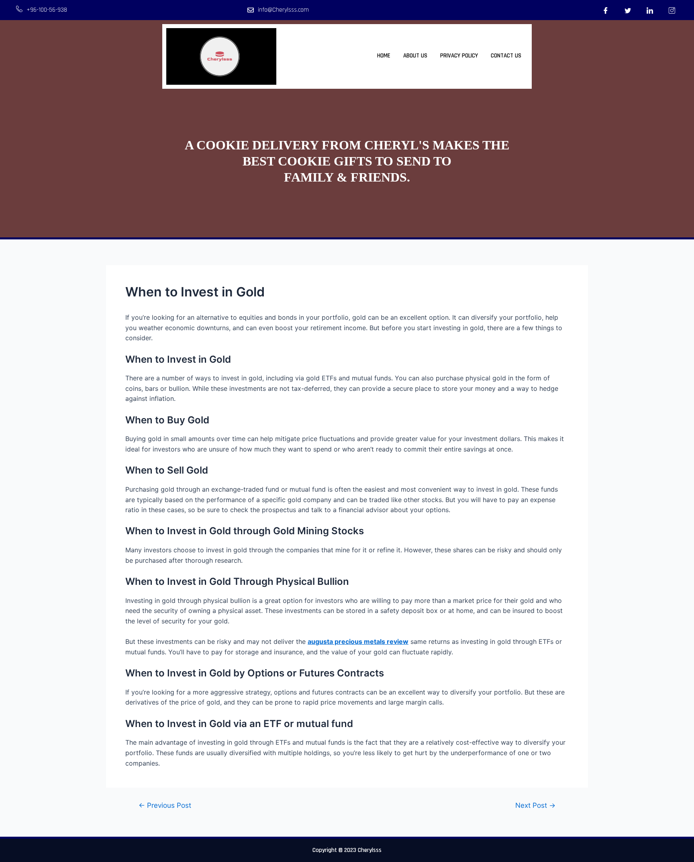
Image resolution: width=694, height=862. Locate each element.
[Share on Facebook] (606, 10)
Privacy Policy (459, 55)
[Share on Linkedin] (650, 10)
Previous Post (165, 805)
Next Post (535, 805)
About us (415, 55)
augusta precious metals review (358, 641)
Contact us (506, 55)
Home (383, 55)
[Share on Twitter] (628, 10)
